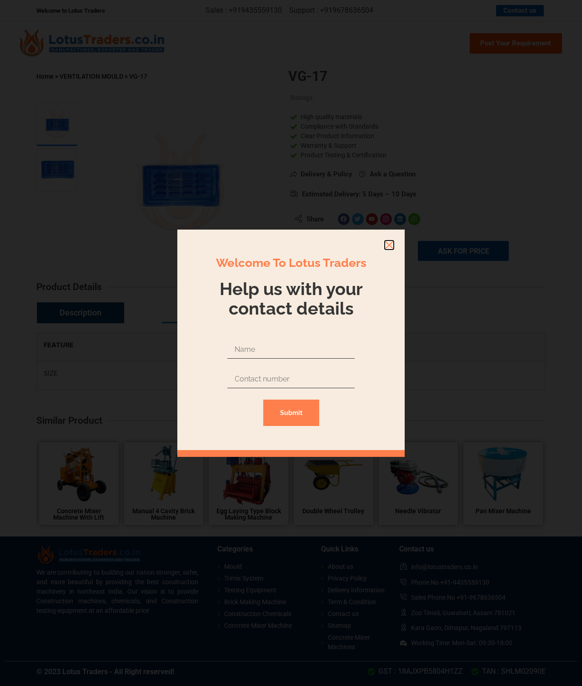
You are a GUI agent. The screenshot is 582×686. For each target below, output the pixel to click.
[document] (291, 343)
